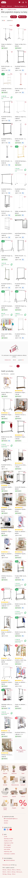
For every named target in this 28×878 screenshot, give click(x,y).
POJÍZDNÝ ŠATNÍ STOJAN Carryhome (11, 465)
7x (8, 551)
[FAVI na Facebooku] (5, 829)
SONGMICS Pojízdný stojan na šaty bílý (12, 682)
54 (11, 718)
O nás (5, 836)
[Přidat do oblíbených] (12, 52)
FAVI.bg (4, 874)
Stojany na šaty (12, 9)
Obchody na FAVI (8, 838)
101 (11, 645)
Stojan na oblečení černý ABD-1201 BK (11, 660)
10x (22, 435)
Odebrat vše (8, 359)
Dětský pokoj (5, 808)
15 (25, 517)
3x (8, 529)
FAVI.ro (14, 869)
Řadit (14, 16)
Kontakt (6, 820)
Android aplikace (10, 860)
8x (22, 390)
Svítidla (5, 785)
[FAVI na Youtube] (11, 829)
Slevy (23, 808)
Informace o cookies (9, 853)
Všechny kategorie (19, 6)
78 (25, 400)
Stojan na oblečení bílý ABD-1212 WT (11, 553)
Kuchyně (23, 785)
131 (11, 690)
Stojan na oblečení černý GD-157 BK (11, 632)
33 (25, 422)
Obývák (14, 796)
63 (25, 472)
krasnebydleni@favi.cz (11, 818)
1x (8, 752)
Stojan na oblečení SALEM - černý (10, 44)
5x (22, 412)
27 (11, 378)
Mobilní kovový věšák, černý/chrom (11, 437)
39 (11, 494)
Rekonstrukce (14, 785)
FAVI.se (14, 872)
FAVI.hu (18, 869)
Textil (23, 773)
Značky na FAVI (8, 840)
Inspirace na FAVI (8, 843)
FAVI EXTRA (7, 849)
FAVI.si (13, 874)
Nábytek (3, 6)
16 (25, 494)
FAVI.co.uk (19, 872)
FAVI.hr (4, 872)
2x (22, 507)
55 (25, 378)
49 (25, 450)
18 (11, 740)
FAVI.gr (9, 874)
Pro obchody (7, 847)
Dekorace (9, 6)
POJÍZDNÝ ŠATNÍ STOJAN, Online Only (11, 139)
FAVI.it (9, 872)
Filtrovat (23, 16)
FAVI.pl (9, 869)
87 (11, 539)
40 (25, 561)
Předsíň (14, 808)
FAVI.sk (4, 869)
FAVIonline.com (6, 865)
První (11, 25)
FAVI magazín (7, 845)
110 (25, 645)
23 (11, 472)
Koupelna (5, 796)
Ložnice (23, 796)
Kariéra (6, 823)
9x (8, 412)
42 (11, 517)
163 (11, 422)
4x (22, 658)
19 (25, 539)
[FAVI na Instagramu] (7, 829)
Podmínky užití (8, 851)
